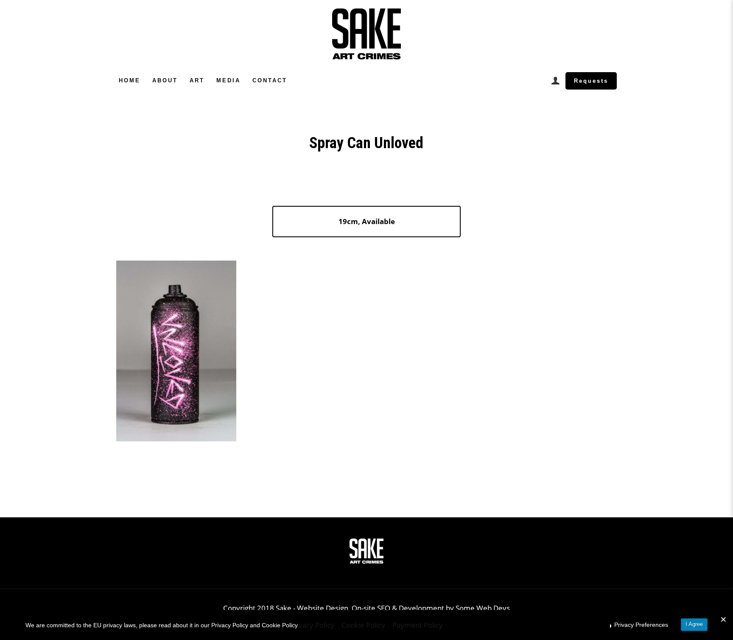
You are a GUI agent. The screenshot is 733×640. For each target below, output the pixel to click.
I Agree (694, 624)
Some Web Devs (483, 608)
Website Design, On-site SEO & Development (371, 608)
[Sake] (366, 34)
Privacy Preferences (641, 624)
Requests (591, 81)
